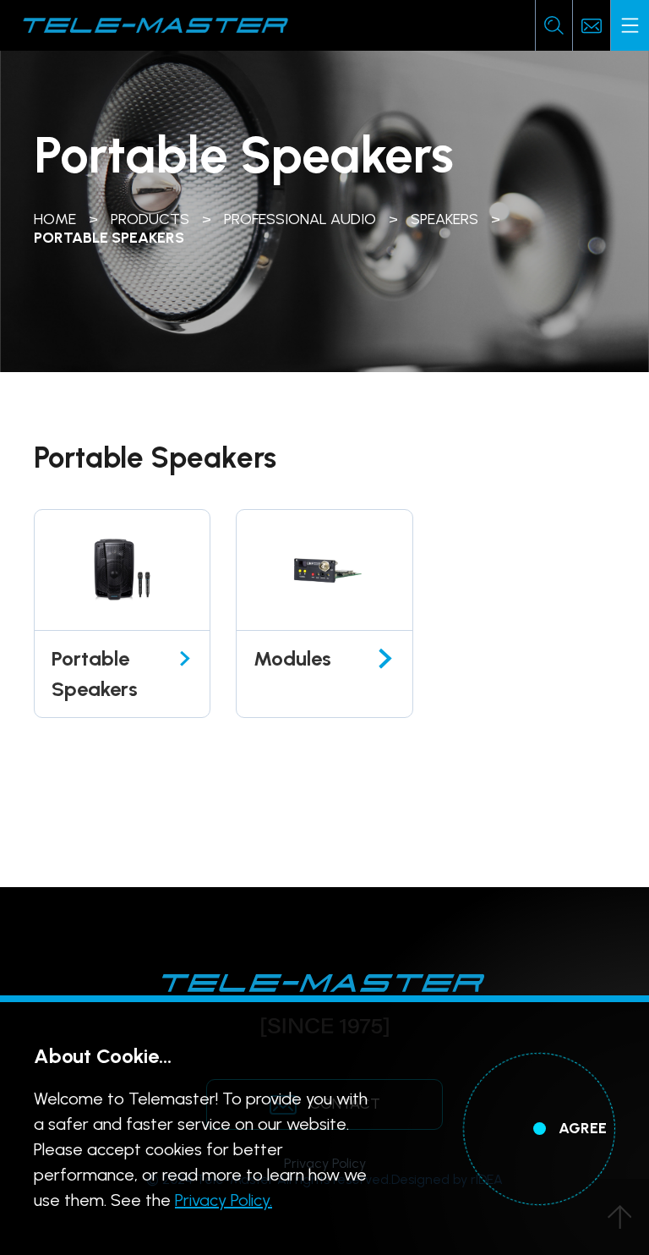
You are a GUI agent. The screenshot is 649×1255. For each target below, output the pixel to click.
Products (150, 219)
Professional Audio (300, 219)
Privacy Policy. (223, 1200)
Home (55, 219)
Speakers (444, 219)
